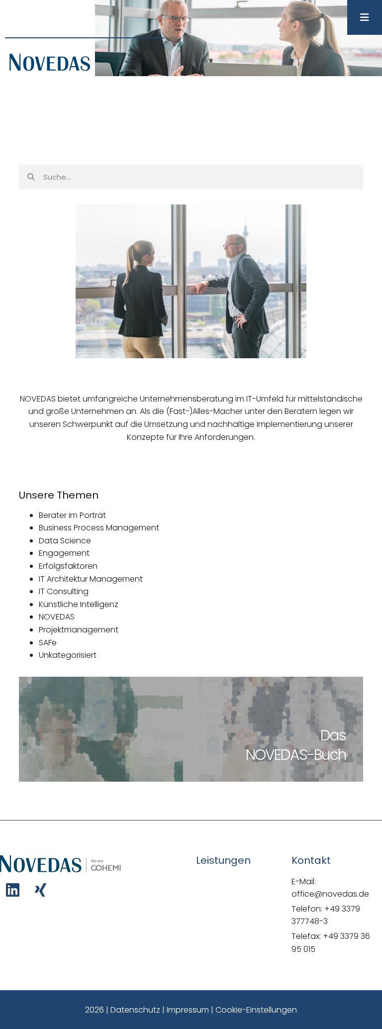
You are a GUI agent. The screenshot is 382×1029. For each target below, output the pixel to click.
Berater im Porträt (72, 515)
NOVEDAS (57, 616)
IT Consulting (64, 591)
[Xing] (40, 890)
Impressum (188, 1010)
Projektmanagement (78, 629)
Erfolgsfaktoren (68, 566)
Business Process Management (99, 527)
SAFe (48, 642)
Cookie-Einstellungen (256, 1010)
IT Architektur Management (91, 579)
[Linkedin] (12, 890)
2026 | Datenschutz (122, 1010)
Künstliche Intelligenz (78, 604)
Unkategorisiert (67, 655)
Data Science (65, 540)
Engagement (64, 553)
